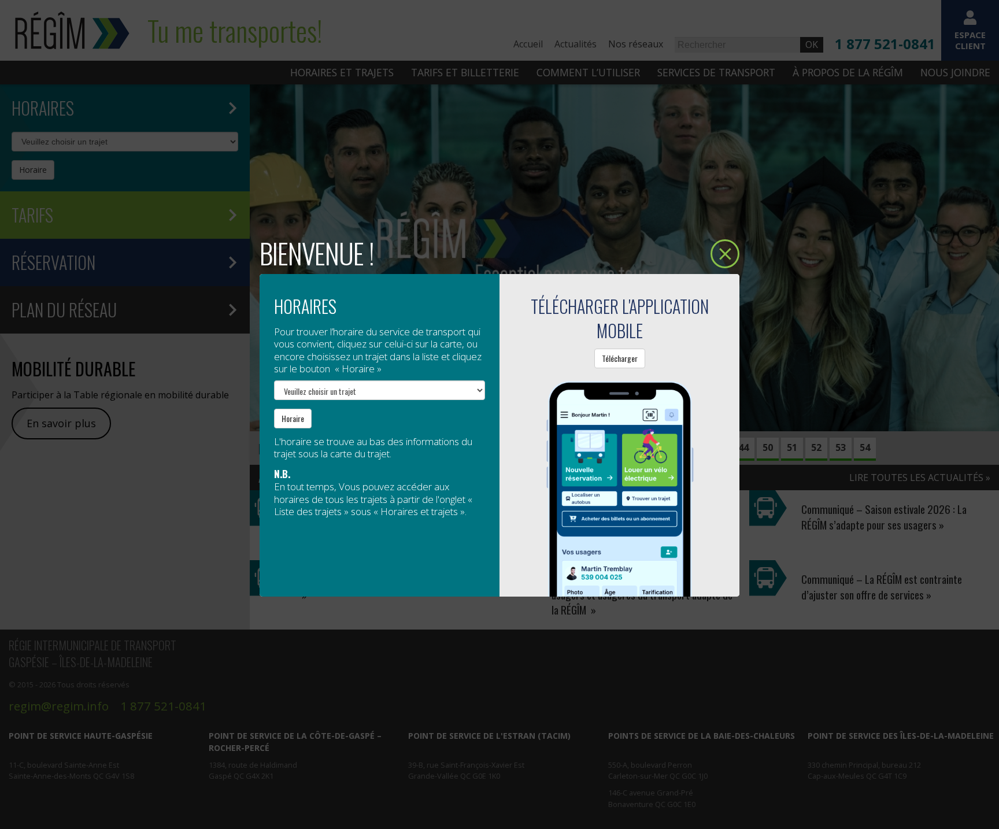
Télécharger (620, 358)
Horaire (293, 418)
